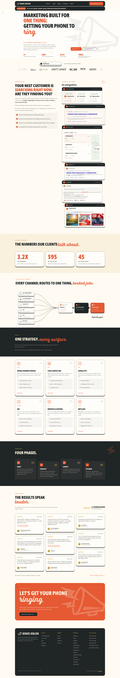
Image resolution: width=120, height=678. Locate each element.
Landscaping (76, 645)
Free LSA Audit (92, 638)
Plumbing (75, 636)
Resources (65, 3)
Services (48, 3)
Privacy (36, 670)
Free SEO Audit (92, 640)
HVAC (74, 638)
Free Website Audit (93, 645)
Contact (72, 3)
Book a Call (75, 49)
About (54, 3)
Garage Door (76, 650)
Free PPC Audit (92, 636)
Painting (75, 652)
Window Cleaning (77, 654)
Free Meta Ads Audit (94, 647)
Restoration (76, 664)
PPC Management (46, 636)
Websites (44, 643)
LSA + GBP (44, 638)
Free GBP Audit (92, 643)
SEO (42, 640)
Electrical (75, 640)
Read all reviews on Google (96, 575)
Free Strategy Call (95, 3)
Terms (39, 670)
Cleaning (75, 657)
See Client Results (88, 49)
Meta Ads (44, 645)
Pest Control (76, 647)
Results (59, 3)
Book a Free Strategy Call (27, 614)
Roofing (75, 643)
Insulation (75, 662)
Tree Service (76, 659)
